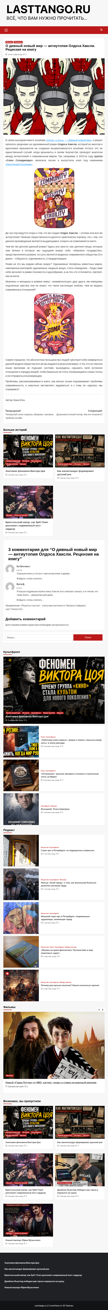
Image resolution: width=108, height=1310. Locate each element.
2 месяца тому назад (15, 475)
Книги (43, 737)
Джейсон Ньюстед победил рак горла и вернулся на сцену (34, 1281)
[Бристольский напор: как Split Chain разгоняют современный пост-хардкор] (28, 502)
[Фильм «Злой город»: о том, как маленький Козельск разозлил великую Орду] (21, 884)
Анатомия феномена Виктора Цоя (25, 471)
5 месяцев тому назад (51, 746)
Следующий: (80, 413)
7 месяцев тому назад (51, 812)
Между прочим (12, 464)
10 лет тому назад (15, 54)
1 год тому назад (49, 854)
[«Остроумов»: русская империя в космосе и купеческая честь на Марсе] (21, 775)
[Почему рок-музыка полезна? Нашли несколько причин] (21, 985)
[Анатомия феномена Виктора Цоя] (28, 451)
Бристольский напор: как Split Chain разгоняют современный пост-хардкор (26, 525)
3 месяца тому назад (67, 1196)
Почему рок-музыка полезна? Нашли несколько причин (70, 985)
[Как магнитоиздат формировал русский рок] (80, 451)
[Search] (101, 29)
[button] (6, 29)
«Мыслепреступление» (18, 164)
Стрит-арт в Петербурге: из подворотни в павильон (67, 850)
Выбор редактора (13, 461)
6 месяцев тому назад (16, 1090)
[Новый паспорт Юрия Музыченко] (28, 1220)
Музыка (9, 42)
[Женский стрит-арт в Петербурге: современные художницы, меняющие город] (21, 918)
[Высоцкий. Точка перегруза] (21, 809)
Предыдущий (29, 414)
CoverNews (54, 1305)
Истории (25, 461)
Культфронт (36, 461)
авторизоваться (60, 624)
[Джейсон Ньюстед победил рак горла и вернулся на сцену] (80, 1169)
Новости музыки (20, 515)
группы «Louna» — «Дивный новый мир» (69, 140)
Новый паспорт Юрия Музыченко (22, 1240)
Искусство (45, 847)
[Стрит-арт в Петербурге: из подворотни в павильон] (21, 850)
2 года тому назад (49, 956)
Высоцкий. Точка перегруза (55, 809)
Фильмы (63, 880)
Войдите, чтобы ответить (29, 578)
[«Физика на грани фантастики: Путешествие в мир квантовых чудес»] (21, 952)
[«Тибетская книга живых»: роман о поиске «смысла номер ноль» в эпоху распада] (21, 741)
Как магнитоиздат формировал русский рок (80, 1142)
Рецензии (18, 42)
